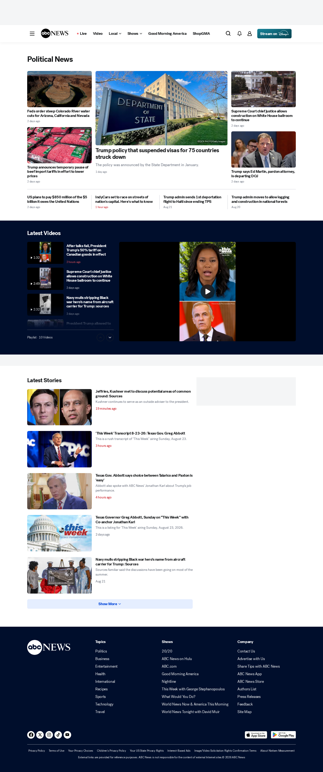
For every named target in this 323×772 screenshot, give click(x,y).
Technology (104, 704)
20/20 (167, 651)
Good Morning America (180, 674)
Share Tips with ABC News (258, 666)
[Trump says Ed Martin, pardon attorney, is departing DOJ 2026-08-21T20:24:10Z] (263, 149)
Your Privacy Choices (80, 750)
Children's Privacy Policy (111, 750)
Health (100, 674)
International (105, 681)
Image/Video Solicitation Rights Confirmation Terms (225, 750)
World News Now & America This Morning (195, 704)
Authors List (246, 689)
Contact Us (246, 651)
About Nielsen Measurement (277, 750)
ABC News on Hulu (177, 659)
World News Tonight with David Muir (191, 712)
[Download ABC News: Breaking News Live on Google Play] (283, 735)
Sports (100, 697)
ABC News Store (250, 681)
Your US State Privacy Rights (147, 750)
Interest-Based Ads (179, 750)
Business (102, 659)
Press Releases (249, 697)
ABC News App (249, 674)
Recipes (101, 689)
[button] (32, 33)
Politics (101, 651)
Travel (100, 712)
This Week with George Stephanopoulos (193, 689)
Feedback (245, 704)
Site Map (244, 712)
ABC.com (169, 666)
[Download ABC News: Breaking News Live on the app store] (256, 735)
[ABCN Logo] (54, 33)
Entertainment (106, 666)
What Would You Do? (178, 697)
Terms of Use (56, 750)
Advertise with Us (251, 659)
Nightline (169, 681)
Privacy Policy (36, 750)
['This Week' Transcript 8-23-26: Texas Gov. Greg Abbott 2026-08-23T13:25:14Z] (59, 449)
